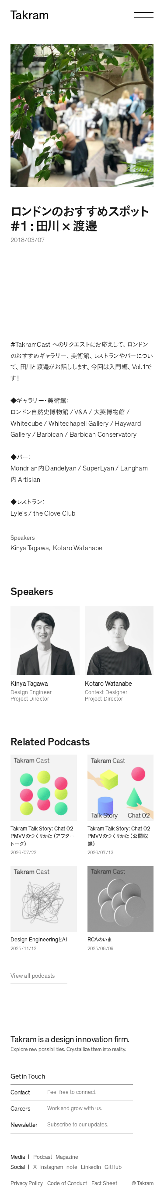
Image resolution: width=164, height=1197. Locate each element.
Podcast (42, 1157)
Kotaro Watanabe (77, 548)
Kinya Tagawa (29, 548)
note (71, 1167)
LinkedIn (91, 1167)
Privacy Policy (26, 1183)
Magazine (67, 1157)
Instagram (51, 1167)
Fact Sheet (104, 1183)
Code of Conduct (67, 1183)
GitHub (113, 1167)
